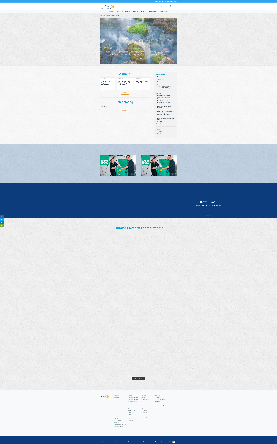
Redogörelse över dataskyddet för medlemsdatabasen (106, 438)
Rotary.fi (156, 1)
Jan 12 (151, 381)
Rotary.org (160, 1)
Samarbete (144, 412)
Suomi (101, 1)
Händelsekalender (118, 420)
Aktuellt (143, 11)
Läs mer (138, 63)
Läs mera (208, 215)
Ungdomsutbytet (145, 399)
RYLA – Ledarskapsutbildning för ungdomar (160, 405)
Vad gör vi (127, 11)
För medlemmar (152, 11)
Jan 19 (112, 385)
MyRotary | (167, 1)
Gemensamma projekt (146, 406)
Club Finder (165, 6)
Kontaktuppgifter (164, 11)
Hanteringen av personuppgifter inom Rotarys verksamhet (130, 438)
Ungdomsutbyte (173, 1)
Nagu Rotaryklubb (109, 15)
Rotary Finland (128, 343)
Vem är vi (119, 11)
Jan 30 (132, 344)
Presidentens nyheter (119, 426)
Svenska (105, 1)
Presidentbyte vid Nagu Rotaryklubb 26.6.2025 (124, 82)
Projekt (143, 401)
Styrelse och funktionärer (133, 397)
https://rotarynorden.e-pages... (109, 269)
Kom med (135, 11)
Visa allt (124, 93)
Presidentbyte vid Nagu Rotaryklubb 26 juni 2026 (107, 82)
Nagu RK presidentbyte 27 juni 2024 (165, 118)
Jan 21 (170, 380)
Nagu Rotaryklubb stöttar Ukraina (142, 82)
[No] (275, 442)
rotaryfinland (127, 344)
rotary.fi (102, 15)
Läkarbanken (144, 410)
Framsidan (111, 11)
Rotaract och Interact (146, 408)
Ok (174, 441)
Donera (173, 6)
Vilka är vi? (138, 45)
